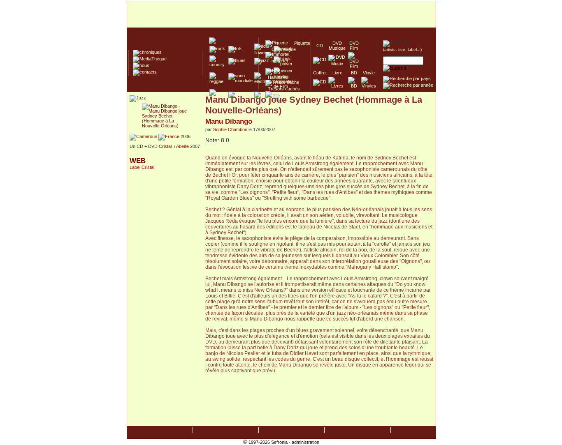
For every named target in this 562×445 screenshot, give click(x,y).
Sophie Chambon (230, 129)
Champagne (281, 49)
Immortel (276, 60)
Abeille (182, 146)
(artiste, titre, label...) (402, 49)
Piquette (299, 43)
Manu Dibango (228, 121)
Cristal (165, 146)
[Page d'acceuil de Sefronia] (281, 14)
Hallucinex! (277, 77)
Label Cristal (142, 167)
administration (305, 442)
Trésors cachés (282, 88)
